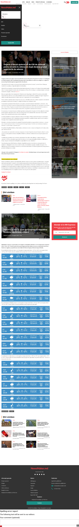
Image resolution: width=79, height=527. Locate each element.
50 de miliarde (4, 187)
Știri (23, 2)
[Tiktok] (41, 474)
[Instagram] (39, 474)
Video (32, 2)
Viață (4, 226)
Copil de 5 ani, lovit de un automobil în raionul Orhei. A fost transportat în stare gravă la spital (18, 424)
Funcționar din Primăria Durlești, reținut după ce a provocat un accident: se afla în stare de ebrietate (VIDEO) (43, 435)
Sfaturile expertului (47, 3)
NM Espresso (18, 3)
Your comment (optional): (10, 517)
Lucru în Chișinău (65, 52)
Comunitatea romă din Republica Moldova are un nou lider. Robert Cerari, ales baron (18, 445)
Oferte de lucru (5, 488)
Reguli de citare (5, 490)
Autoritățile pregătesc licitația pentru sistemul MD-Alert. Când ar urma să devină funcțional (19, 435)
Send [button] (1, 526)
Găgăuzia (29, 3)
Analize (28, 2)
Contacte (3, 485)
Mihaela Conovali (17, 204)
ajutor (16, 187)
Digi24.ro (17, 91)
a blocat (10, 187)
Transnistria (24, 3)
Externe (5, 61)
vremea (11, 411)
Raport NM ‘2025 (55, 3)
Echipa (3, 483)
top (21, 187)
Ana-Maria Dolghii (7, 72)
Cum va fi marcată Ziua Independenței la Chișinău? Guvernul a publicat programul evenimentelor (42, 445)
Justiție (34, 3)
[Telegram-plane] (43, 474)
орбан (27, 187)
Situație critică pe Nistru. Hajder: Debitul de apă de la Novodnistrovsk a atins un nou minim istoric (43, 424)
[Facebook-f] (35, 474)
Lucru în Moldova (40, 3)
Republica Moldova (5, 411)
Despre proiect (5, 481)
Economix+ (49, 2)
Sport (14, 195)
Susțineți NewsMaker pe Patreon (9, 492)
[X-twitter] (37, 474)
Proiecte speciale (40, 2)
